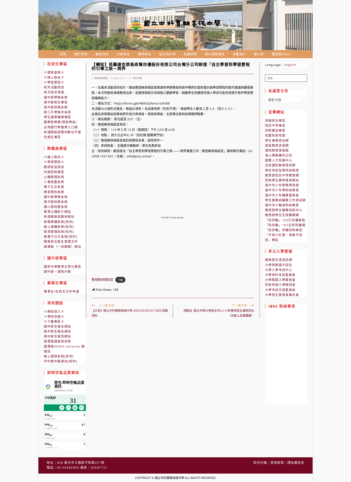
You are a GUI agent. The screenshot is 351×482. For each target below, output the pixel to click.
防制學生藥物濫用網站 (282, 180)
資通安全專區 (275, 120)
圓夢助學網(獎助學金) (60, 122)
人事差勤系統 (54, 182)
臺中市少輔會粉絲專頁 (282, 205)
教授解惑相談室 (102, 279)
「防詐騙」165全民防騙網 (285, 225)
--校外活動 (137, 78)
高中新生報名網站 (57, 331)
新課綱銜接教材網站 (59, 216)
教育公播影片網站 (57, 212)
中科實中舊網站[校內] (60, 361)
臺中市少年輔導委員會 (282, 195)
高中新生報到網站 (57, 336)
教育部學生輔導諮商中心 (284, 210)
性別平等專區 (275, 125)
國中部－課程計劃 (57, 271)
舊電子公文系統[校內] (60, 236)
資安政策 (277, 462)
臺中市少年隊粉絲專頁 (282, 190)
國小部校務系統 (56, 207)
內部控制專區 (54, 172)
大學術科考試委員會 (280, 275)
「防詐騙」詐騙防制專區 (284, 230)
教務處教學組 (101, 78)
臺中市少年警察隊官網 (282, 185)
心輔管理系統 (54, 177)
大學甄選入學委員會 (280, 280)
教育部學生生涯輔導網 (282, 215)
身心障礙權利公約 (278, 155)
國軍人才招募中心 (278, 160)
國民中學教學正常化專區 (62, 266)
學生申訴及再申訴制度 (282, 170)
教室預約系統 (54, 192)
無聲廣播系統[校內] (59, 222)
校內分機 (260, 462)
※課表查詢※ (54, 72)
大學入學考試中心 (278, 270)
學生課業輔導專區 (57, 117)
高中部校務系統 (56, 107)
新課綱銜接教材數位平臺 (62, 132)
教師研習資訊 (54, 167)
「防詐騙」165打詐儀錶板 (285, 220)
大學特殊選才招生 (278, 265)
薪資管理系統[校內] (59, 231)
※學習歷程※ (54, 82)
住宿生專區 (52, 137)
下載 (120, 279)
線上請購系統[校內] (59, 227)
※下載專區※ (54, 321)
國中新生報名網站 (57, 326)
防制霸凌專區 (275, 130)
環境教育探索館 (277, 150)
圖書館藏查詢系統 (57, 341)
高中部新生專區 (56, 102)
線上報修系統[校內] (59, 356)
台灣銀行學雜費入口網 (61, 127)
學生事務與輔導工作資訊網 (285, 200)
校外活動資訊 (54, 87)
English (290, 65)
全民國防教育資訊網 (280, 165)
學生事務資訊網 (277, 140)
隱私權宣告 (295, 462)
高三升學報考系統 (57, 112)
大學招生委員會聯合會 (282, 295)
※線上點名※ (54, 77)
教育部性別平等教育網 (282, 175)
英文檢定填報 (54, 92)
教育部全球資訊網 (278, 260)
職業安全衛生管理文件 (61, 241)
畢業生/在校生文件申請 (61, 291)
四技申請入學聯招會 (280, 285)
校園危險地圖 (275, 135)
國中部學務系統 (56, 97)
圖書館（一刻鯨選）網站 (62, 246)
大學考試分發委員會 (280, 290)
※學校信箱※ (54, 316)
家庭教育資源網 (277, 145)
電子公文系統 (54, 187)
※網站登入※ (54, 311)
